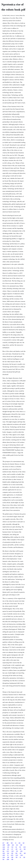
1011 (21, 851)
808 (12, 857)
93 (20, 857)
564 (12, 843)
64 (16, 847)
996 (12, 859)
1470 (12, 855)
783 (17, 851)
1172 (8, 851)
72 (15, 843)
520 (24, 857)
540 (3, 851)
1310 (21, 855)
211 (20, 849)
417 (3, 843)
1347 (12, 851)
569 (25, 853)
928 (12, 853)
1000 (4, 849)
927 (23, 843)
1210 (17, 855)
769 (16, 857)
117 (12, 849)
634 (8, 853)
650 (16, 853)
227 (8, 849)
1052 (4, 857)
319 (8, 847)
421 (20, 853)
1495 (4, 855)
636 (13, 845)
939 (21, 845)
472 (17, 845)
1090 (8, 859)
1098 (4, 845)
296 (8, 857)
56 (7, 855)
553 (12, 847)
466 (7, 843)
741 (20, 847)
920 (24, 849)
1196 (4, 853)
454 (19, 843)
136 (16, 849)
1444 (4, 847)
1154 (24, 847)
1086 (8, 845)
